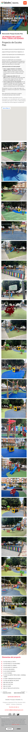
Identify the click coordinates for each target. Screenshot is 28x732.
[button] (25, 3)
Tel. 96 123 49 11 (14, 707)
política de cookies (15, 724)
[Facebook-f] (14, 714)
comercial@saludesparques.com (14, 710)
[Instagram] (9, 714)
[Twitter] (18, 714)
